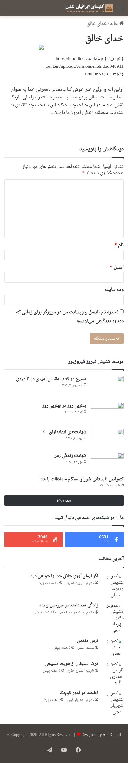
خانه (114, 24)
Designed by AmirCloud (101, 735)
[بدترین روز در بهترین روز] (107, 414)
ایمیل (117, 267)
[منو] (121, 10)
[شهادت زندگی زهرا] (107, 462)
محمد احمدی (85, 648)
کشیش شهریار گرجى (79, 700)
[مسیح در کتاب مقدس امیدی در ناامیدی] (107, 387)
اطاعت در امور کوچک (79, 693)
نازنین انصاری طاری (80, 671)
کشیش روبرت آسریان (79, 583)
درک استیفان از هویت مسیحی (71, 664)
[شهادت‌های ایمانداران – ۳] (107, 438)
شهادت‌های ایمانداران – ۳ (64, 432)
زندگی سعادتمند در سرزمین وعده (68, 605)
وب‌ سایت (114, 290)
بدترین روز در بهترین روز (64, 406)
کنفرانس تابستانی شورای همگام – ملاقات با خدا (81, 479)
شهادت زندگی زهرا (70, 456)
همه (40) (64, 500)
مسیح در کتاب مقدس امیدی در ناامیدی (51, 379)
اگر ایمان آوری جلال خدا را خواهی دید (64, 576)
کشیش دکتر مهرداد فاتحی (76, 612)
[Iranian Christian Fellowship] (89, 8)
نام (119, 245)
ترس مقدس (87, 641)
